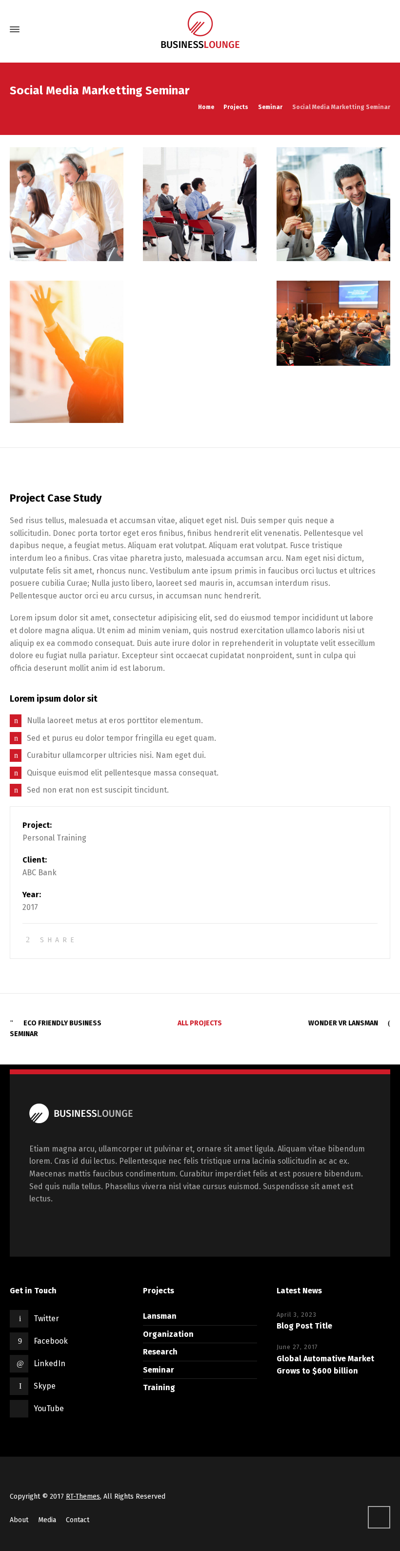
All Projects (200, 1023)
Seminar (158, 1369)
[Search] (382, 29)
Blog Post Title (304, 1325)
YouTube (49, 1408)
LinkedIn (49, 1363)
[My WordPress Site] (200, 29)
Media (47, 1520)
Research (160, 1351)
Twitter (46, 1318)
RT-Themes (83, 1496)
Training (159, 1387)
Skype (45, 1386)
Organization (168, 1334)
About (19, 1520)
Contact (77, 1520)
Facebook (51, 1341)
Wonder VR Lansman (343, 1023)
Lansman (160, 1316)
